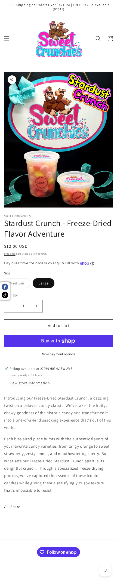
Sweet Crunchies (49, 577)
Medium (20, 284)
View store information (30, 382)
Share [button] (15, 506)
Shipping (10, 253)
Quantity (11, 295)
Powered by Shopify (76, 577)
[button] (7, 39)
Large (43, 283)
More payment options (58, 354)
